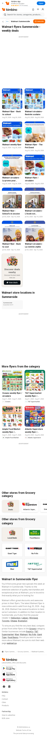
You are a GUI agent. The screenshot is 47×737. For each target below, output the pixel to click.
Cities (4, 702)
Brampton (22, 620)
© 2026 (23, 727)
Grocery (32, 628)
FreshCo (29, 631)
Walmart (24, 634)
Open (41, 3)
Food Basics (13, 637)
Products (5, 705)
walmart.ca (12, 643)
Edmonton (15, 618)
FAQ (3, 696)
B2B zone (6, 718)
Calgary (24, 618)
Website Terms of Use (23, 730)
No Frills (32, 634)
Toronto (6, 620)
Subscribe (40, 21)
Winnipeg (33, 618)
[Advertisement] (23, 61)
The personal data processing (23, 733)
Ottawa (13, 620)
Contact (5, 699)
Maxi (17, 634)
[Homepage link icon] (2, 652)
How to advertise (8, 715)
